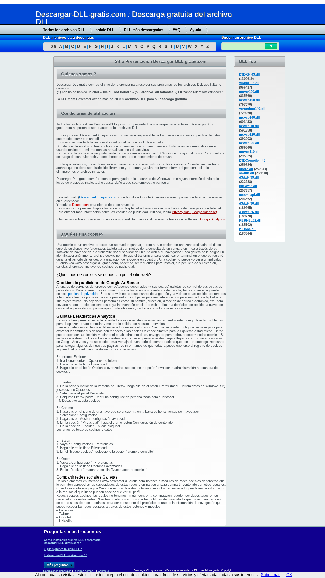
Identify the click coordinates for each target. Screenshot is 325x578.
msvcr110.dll (249, 126)
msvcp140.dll (249, 117)
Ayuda (195, 29)
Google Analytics (212, 219)
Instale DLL (104, 29)
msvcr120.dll (249, 143)
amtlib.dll (246, 173)
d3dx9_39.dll (249, 177)
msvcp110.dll (249, 152)
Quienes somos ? (84, 570)
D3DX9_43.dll (249, 74)
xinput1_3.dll (249, 83)
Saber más (270, 575)
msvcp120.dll (249, 134)
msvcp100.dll (249, 100)
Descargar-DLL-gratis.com (98, 197)
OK (289, 575)
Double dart (80, 205)
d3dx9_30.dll (249, 203)
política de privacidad (84, 294)
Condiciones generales (57, 570)
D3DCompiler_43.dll (254, 160)
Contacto (103, 570)
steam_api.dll (249, 195)
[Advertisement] (38, 134)
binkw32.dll (248, 186)
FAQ (177, 29)
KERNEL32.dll (250, 220)
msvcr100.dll (249, 92)
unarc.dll (246, 169)
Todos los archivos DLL (64, 29)
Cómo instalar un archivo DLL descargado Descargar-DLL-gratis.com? (72, 541)
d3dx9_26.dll (249, 212)
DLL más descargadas (143, 29)
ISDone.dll (247, 229)
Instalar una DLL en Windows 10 (65, 555)
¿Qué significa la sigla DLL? (63, 549)
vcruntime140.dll (252, 109)
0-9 (53, 46)
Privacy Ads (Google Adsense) (194, 212)
